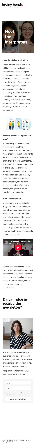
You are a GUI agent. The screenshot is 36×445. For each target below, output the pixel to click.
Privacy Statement (15, 395)
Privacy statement (7, 442)
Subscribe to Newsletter (18, 399)
